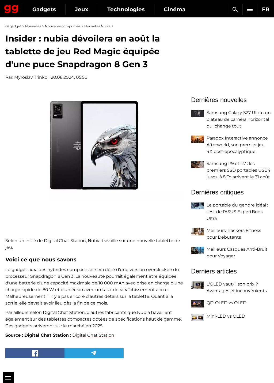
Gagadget (11, 8)
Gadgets (44, 9)
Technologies (126, 9)
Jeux (81, 9)
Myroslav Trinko (30, 77)
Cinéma (174, 9)
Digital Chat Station (93, 335)
